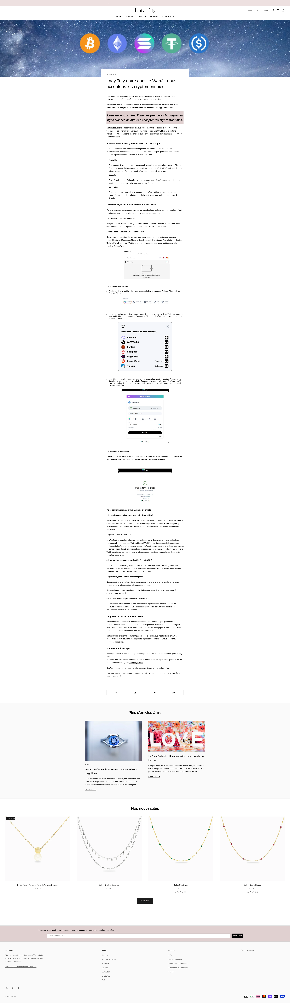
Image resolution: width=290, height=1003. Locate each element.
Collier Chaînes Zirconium (109, 885)
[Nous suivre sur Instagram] (6, 988)
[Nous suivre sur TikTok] (18, 988)
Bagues (105, 955)
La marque (142, 16)
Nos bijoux (129, 16)
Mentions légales (175, 959)
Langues (171, 972)
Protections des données (178, 964)
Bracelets (105, 964)
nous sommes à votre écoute (146, 673)
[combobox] (266, 10)
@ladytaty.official (136, 663)
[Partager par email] (174, 692)
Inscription (237, 936)
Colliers (105, 968)
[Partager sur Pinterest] (154, 692)
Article (87, 764)
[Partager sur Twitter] (135, 692)
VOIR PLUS (145, 901)
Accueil (118, 16)
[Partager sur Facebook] (116, 692)
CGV (170, 955)
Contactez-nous (168, 16)
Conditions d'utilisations (178, 968)
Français (265, 10)
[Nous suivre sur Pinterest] (12, 988)
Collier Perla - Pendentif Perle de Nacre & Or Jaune (37, 885)
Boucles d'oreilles (109, 959)
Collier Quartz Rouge (252, 885)
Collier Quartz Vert (180, 885)
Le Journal (154, 16)
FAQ (103, 980)
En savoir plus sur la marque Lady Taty (20, 967)
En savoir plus (90, 789)
